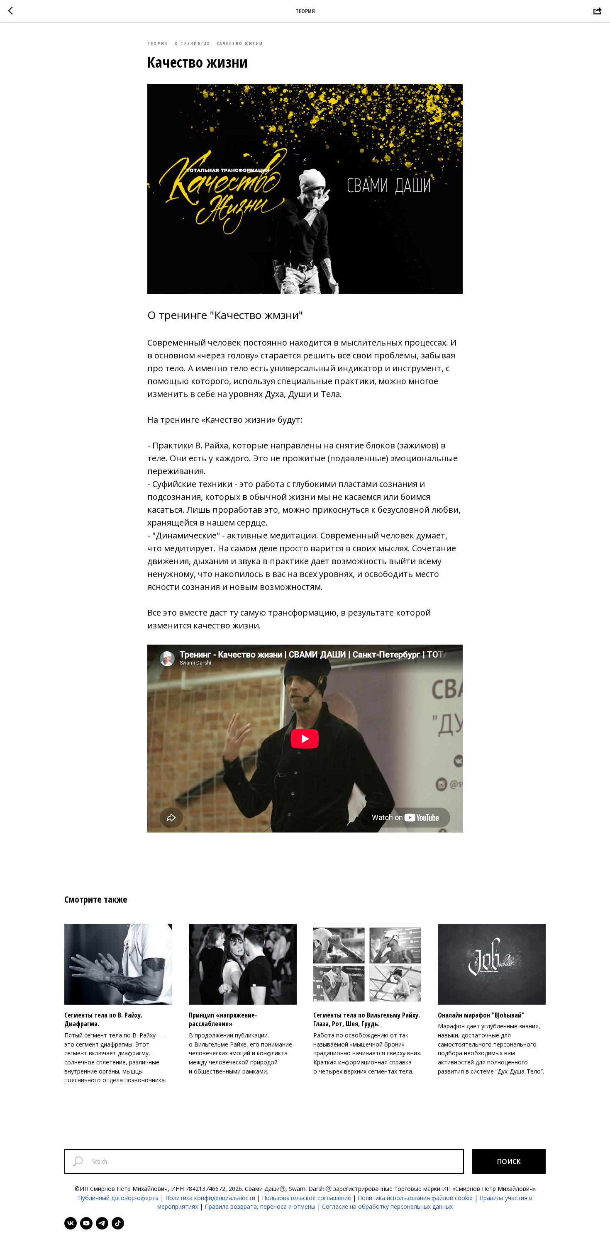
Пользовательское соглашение (306, 1198)
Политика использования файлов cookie (415, 1198)
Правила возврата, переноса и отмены (260, 1206)
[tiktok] (118, 1223)
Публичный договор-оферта (118, 1198)
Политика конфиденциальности (210, 1198)
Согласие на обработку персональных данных (387, 1206)
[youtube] (86, 1223)
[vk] (70, 1223)
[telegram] (102, 1223)
